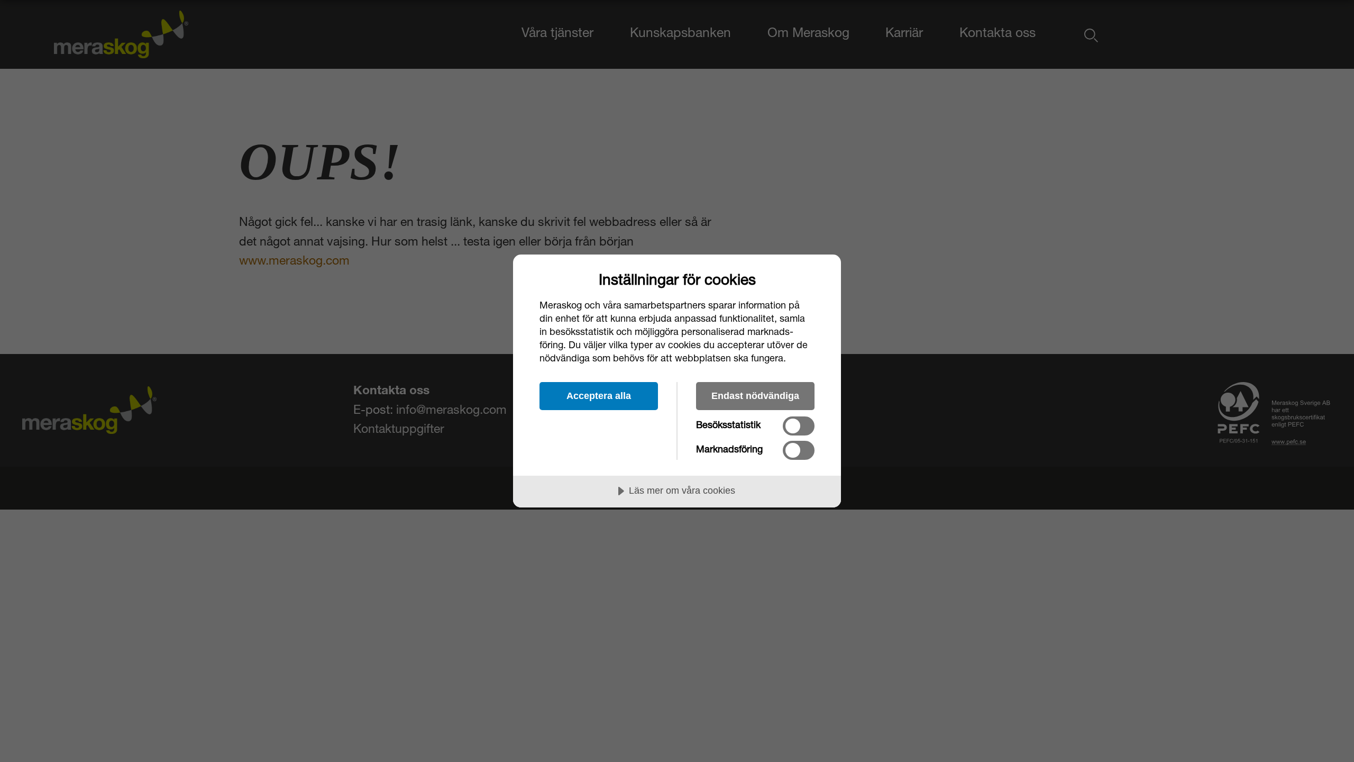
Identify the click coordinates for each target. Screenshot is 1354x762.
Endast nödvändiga (755, 396)
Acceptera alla (598, 396)
